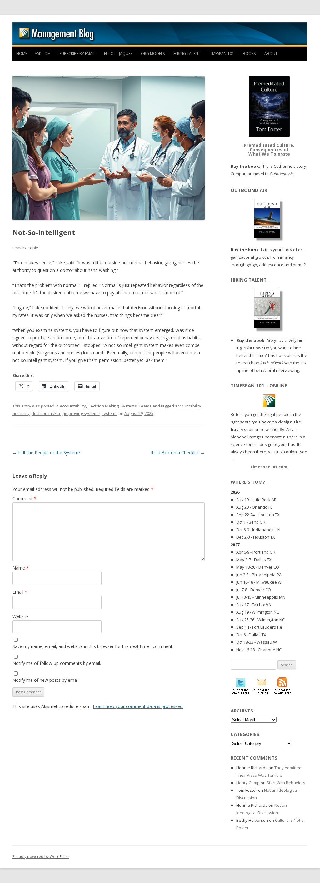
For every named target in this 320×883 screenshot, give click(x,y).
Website (20, 616)
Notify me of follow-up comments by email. (56, 663)
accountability (188, 406)
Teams (145, 406)
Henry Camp (248, 783)
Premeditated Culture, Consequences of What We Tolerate (269, 149)
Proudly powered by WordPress (40, 856)
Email (19, 592)
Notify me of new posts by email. (46, 680)
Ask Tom (43, 53)
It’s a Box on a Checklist (178, 453)
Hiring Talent (186, 53)
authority (21, 413)
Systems (129, 406)
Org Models (153, 53)
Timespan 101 (221, 53)
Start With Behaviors (286, 783)
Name (20, 568)
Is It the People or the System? (46, 453)
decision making (47, 413)
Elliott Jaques (118, 53)
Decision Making (103, 406)
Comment (24, 498)
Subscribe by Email (77, 53)
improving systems (82, 413)
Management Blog (160, 34)
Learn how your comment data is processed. (138, 706)
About (271, 53)
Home (21, 53)
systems (110, 413)
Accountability (73, 406)
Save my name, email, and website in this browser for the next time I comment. (92, 646)
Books (249, 53)
